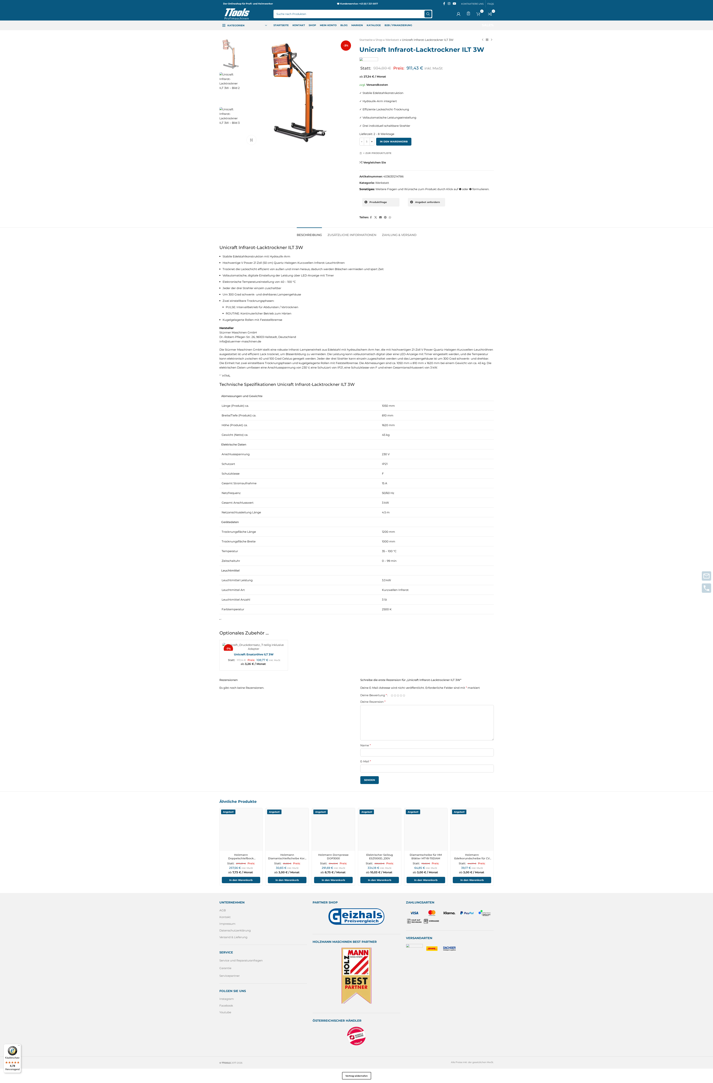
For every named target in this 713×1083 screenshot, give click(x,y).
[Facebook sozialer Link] (444, 4)
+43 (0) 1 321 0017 (368, 3)
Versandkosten (377, 84)
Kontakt (225, 917)
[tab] (309, 233)
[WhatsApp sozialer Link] (390, 217)
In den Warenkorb (394, 141)
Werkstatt (392, 40)
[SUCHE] (428, 14)
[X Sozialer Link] (375, 217)
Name (365, 745)
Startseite (366, 40)
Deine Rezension (372, 701)
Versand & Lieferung (233, 937)
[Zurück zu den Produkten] (487, 40)
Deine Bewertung (373, 695)
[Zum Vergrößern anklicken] (251, 140)
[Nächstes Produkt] (491, 40)
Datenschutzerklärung (235, 930)
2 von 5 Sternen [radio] (395, 695)
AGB (222, 910)
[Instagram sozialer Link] (448, 4)
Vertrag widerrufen (356, 1075)
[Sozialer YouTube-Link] (454, 4)
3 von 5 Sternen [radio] (397, 695)
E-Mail (365, 761)
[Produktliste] (468, 13)
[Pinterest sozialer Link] (385, 217)
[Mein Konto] (458, 14)
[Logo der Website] (237, 13)
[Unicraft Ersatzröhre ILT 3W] (253, 647)
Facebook (226, 1005)
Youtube (225, 1012)
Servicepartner (229, 975)
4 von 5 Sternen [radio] (400, 695)
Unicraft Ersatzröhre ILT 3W (253, 654)
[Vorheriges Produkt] (482, 40)
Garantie (225, 968)
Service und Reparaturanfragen (241, 960)
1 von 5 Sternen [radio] (392, 695)
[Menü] (19, 1046)
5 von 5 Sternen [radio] (403, 695)
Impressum (227, 923)
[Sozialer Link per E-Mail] (380, 217)
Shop (379, 40)
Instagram (226, 999)
